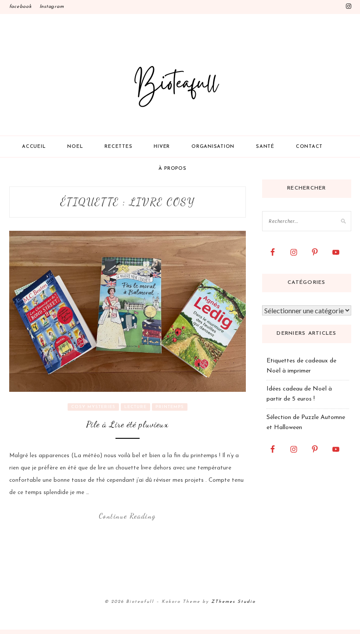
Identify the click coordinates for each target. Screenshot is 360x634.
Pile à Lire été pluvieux (127, 424)
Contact (309, 146)
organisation (212, 146)
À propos (172, 168)
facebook (20, 6)
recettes (118, 146)
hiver (162, 146)
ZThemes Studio (233, 601)
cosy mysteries (93, 407)
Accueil (34, 146)
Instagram (52, 6)
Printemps (169, 407)
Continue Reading (127, 516)
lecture (135, 407)
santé (265, 146)
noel (75, 146)
